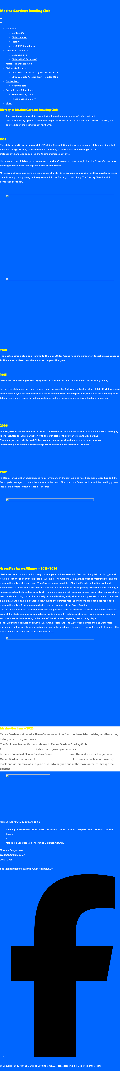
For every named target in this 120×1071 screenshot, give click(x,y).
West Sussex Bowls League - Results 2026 (35, 72)
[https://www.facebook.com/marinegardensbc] (63, 1055)
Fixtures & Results (16, 68)
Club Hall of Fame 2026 (24, 59)
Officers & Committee (17, 50)
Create (98, 1066)
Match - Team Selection (19, 63)
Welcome (11, 28)
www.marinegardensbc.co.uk (18, 749)
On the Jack (12, 81)
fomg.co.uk (60, 754)
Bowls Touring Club (22, 94)
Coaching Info (19, 55)
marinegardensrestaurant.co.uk (54, 759)
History (15, 41)
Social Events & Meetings (20, 90)
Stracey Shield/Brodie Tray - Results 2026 (35, 77)
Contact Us (18, 33)
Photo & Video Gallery (24, 99)
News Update (19, 85)
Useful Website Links (23, 46)
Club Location (19, 37)
